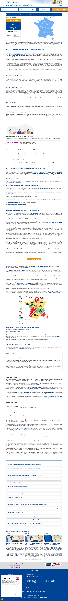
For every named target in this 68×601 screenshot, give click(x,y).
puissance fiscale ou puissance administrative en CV (42, 266)
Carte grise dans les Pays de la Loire (33, 585)
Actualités (36, 587)
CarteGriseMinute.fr (49, 115)
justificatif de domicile (40, 336)
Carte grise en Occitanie (31, 583)
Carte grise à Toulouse (49, 573)
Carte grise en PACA (49, 579)
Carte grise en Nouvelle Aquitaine (32, 582)
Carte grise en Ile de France (31, 580)
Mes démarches (16, 5)
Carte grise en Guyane (49, 582)
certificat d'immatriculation (30, 54)
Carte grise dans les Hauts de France (33, 579)
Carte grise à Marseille (31, 573)
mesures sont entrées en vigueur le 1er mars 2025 (35, 245)
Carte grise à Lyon (30, 574)
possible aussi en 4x (34, 334)
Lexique (40, 587)
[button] (2, 599)
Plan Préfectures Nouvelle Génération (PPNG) (34, 78)
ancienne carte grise (26, 336)
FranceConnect (49, 163)
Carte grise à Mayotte (49, 585)
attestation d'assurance (12, 337)
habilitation (40, 444)
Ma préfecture (31, 5)
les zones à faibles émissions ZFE (54, 292)
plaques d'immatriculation (52, 192)
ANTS (14, 80)
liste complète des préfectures (17, 154)
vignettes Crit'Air (33, 291)
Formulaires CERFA (24, 5)
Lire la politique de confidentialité (6, 587)
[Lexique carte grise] (55, 5)
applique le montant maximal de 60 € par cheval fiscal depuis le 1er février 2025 (27, 227)
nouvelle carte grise (21, 415)
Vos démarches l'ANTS (13, 20)
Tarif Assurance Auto (30, 587)
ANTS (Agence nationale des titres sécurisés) (26, 163)
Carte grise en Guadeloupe (50, 580)
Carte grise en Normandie (31, 581)
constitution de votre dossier (32, 97)
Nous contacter (25, 591)
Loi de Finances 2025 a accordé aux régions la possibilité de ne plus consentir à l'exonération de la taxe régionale (37, 278)
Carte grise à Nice (11, 574)
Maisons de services (57, 424)
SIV (56, 105)
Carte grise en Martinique (49, 581)
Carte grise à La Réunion (49, 583)
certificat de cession (21, 348)
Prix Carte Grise (8, 5)
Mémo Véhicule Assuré (56, 336)
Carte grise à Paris (11, 573)
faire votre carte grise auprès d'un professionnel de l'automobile (24, 428)
